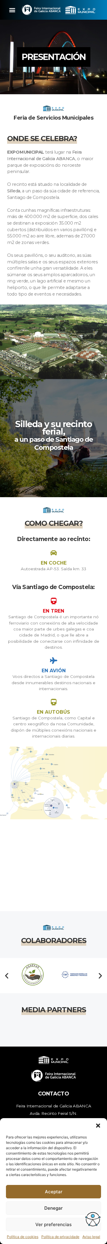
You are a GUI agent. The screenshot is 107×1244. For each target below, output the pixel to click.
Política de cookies (22, 1236)
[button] (98, 1126)
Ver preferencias (53, 1224)
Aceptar (53, 1191)
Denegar (53, 1208)
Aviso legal (91, 1236)
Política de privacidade (60, 1236)
